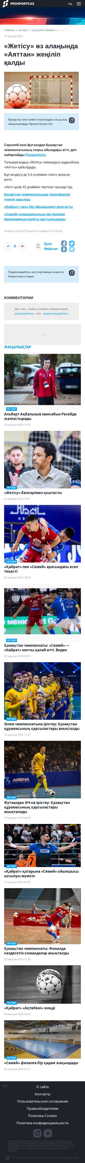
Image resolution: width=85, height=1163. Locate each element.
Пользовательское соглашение (42, 1101)
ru (70, 3)
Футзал (23, 30)
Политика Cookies (42, 1115)
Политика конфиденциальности (42, 1123)
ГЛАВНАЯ (9, 30)
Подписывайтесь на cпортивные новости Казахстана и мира (36, 274)
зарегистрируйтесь (55, 313)
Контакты (42, 1094)
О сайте (42, 1087)
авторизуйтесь (24, 313)
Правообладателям (42, 1108)
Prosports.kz (36, 155)
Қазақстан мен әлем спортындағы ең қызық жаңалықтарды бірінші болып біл (37, 121)
